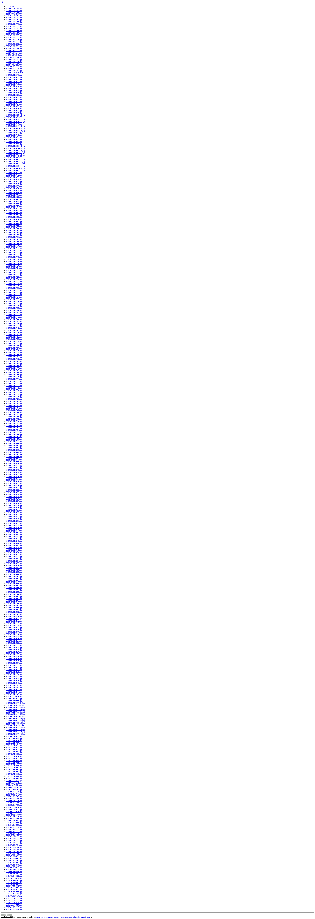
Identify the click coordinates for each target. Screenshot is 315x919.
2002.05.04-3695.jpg (14, 217)
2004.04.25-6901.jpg (14, 787)
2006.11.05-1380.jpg (14, 894)
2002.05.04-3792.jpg (14, 426)
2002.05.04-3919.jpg (14, 636)
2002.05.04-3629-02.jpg (15, 117)
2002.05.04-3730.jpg (14, 288)
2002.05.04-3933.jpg (14, 667)
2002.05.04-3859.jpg (14, 572)
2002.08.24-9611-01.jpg (15, 703)
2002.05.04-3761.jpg (14, 357)
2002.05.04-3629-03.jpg (15, 119)
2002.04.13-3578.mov (14, 73)
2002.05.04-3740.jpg (14, 310)
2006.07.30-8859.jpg (14, 856)
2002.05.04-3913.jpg (14, 623)
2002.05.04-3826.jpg (14, 499)
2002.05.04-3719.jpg (14, 264)
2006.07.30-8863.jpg (14, 863)
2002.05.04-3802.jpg (14, 448)
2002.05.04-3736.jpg (14, 301)
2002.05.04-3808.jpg (14, 461)
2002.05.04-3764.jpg (14, 363)
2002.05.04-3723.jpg (14, 272)
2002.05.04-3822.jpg (14, 490)
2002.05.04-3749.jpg (14, 330)
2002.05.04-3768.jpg (14, 372)
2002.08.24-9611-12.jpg (15, 727)
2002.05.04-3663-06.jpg (15, 166)
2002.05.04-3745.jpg (14, 321)
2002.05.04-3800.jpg (14, 443)
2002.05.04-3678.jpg (14, 188)
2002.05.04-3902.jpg (14, 599)
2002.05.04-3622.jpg (14, 99)
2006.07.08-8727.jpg (14, 840)
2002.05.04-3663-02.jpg (15, 157)
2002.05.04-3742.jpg (14, 315)
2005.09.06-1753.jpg (14, 805)
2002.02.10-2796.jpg (14, 31)
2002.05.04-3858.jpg (14, 570)
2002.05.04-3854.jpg (14, 561)
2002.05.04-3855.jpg (14, 563)
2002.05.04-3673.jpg (14, 177)
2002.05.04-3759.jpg (14, 352)
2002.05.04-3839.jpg (14, 528)
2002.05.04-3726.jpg (14, 279)
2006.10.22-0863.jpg (14, 880)
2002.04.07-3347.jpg (14, 59)
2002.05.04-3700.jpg (14, 228)
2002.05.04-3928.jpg (14, 656)
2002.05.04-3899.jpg (14, 592)
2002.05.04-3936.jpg (14, 674)
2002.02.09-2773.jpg (14, 26)
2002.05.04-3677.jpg (14, 186)
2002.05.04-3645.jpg (14, 135)
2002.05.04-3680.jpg (14, 193)
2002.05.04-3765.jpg (14, 366)
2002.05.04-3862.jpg (14, 579)
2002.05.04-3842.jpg (14, 534)
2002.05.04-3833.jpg (14, 514)
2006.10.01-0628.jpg (14, 876)
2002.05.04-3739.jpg (14, 308)
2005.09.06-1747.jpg (14, 796)
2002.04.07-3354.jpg (14, 68)
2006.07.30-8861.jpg (14, 858)
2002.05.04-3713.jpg (14, 252)
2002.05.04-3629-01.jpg (15, 115)
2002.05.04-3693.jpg (14, 213)
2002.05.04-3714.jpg (14, 255)
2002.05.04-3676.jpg (14, 184)
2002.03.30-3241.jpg (14, 51)
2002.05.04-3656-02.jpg (15, 148)
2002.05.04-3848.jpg (14, 548)
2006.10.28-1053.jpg (14, 889)
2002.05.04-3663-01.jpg (15, 155)
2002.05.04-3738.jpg (14, 306)
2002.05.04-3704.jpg (14, 233)
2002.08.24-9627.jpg (14, 736)
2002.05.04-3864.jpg (14, 583)
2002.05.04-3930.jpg (14, 661)
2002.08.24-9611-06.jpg (15, 714)
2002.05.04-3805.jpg (14, 454)
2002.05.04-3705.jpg (14, 235)
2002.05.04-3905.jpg (14, 605)
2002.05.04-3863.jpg (14, 581)
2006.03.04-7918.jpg (14, 816)
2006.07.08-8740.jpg (14, 847)
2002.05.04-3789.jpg (14, 419)
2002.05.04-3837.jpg (14, 523)
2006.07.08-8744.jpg (14, 849)
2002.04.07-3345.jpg (14, 55)
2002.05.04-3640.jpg (14, 124)
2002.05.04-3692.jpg (14, 210)
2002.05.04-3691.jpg (14, 208)
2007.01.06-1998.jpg (14, 909)
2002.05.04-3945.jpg (14, 694)
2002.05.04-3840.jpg (14, 530)
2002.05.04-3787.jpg (14, 414)
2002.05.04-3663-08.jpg (15, 170)
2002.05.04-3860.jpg (14, 574)
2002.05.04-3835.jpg (14, 519)
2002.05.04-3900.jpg (14, 594)
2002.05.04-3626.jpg (14, 108)
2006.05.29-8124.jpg (14, 832)
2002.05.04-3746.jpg (14, 323)
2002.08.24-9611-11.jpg (15, 725)
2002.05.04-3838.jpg (14, 525)
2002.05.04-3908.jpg (14, 612)
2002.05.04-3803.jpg (14, 450)
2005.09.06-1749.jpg (14, 801)
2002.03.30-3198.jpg (14, 33)
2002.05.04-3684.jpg (14, 201)
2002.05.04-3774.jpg (14, 386)
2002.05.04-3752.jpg (14, 337)
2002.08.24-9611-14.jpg (15, 732)
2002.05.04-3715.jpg (14, 257)
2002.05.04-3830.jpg (14, 508)
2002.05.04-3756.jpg (14, 346)
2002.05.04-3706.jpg (14, 237)
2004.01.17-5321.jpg (14, 785)
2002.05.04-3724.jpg (14, 275)
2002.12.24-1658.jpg (14, 761)
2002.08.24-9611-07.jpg (15, 716)
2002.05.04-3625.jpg (14, 106)
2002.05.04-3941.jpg (14, 685)
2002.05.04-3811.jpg (14, 465)
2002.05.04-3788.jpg (14, 417)
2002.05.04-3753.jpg (14, 339)
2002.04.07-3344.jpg (14, 53)
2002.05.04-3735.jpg (14, 299)
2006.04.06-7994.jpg (14, 827)
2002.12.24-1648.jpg (14, 738)
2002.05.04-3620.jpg (14, 95)
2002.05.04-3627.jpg (14, 110)
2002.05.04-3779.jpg (14, 397)
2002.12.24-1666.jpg (14, 776)
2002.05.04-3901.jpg (14, 596)
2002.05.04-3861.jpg (14, 576)
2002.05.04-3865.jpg (14, 585)
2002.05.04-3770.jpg (14, 377)
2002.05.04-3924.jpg (14, 647)
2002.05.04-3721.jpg (14, 268)
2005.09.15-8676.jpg (14, 807)
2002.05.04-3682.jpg (14, 197)
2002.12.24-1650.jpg (14, 743)
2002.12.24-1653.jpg (14, 750)
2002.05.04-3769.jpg (14, 375)
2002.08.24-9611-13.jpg (15, 730)
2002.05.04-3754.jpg (14, 341)
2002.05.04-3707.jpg (14, 239)
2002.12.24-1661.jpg (14, 767)
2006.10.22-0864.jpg (14, 883)
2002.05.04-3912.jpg (14, 621)
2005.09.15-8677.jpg (14, 809)
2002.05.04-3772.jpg (14, 381)
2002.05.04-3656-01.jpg (15, 146)
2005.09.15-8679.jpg (14, 812)
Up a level (6, 2)
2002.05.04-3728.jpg (14, 284)
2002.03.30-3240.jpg (14, 48)
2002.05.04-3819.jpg (14, 483)
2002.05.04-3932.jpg (14, 665)
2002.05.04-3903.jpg (14, 601)
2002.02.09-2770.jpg (14, 24)
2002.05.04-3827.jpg (14, 501)
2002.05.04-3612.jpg (14, 79)
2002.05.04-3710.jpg (14, 246)
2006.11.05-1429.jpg (14, 896)
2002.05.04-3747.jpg (14, 326)
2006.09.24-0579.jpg (14, 869)
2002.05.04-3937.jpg (14, 676)
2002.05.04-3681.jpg (14, 195)
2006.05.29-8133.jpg (14, 836)
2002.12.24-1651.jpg (14, 745)
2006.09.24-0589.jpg (14, 872)
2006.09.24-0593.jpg (14, 874)
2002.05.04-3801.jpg (14, 446)
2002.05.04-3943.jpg (14, 690)
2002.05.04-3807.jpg (14, 459)
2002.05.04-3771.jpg (14, 379)
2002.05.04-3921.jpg (14, 641)
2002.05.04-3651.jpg (14, 137)
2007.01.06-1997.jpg (14, 907)
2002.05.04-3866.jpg (14, 588)
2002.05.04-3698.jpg (14, 224)
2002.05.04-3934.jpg (14, 670)
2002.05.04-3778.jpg (14, 394)
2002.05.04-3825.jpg (14, 497)
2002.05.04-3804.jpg (14, 452)
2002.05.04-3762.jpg (14, 359)
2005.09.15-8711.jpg (14, 814)
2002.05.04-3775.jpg (14, 388)
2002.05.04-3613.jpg (14, 82)
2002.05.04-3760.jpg (14, 355)
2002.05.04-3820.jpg (14, 485)
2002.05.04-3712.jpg (14, 250)
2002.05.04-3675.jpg (14, 181)
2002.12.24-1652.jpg (14, 747)
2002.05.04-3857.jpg (14, 568)
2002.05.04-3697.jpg (14, 221)
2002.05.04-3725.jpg (14, 277)
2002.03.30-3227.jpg (14, 35)
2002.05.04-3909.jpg (14, 614)
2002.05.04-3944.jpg (14, 692)
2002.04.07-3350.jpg (14, 64)
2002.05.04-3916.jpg (14, 630)
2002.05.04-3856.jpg (14, 565)
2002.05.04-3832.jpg (14, 512)
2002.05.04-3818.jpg (14, 481)
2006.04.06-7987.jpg (14, 821)
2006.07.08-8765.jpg (14, 852)
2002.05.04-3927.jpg (14, 654)
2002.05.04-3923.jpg (14, 645)
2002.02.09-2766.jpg (14, 22)
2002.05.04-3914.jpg (14, 625)
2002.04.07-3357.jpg (14, 71)
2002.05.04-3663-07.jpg (15, 168)
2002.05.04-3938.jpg (14, 679)
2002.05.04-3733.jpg (14, 295)
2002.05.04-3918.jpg (14, 634)
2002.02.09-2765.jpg (14, 19)
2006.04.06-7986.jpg (14, 818)
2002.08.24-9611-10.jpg (15, 723)
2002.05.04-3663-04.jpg (15, 162)
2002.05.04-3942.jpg (14, 687)
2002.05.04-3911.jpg (14, 619)
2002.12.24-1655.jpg (14, 754)
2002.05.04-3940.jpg (14, 683)
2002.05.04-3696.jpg (14, 219)
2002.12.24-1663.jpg (14, 769)
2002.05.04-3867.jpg (14, 590)
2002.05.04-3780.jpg (14, 399)
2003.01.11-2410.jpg (14, 781)
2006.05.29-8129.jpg (14, 834)
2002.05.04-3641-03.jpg (15, 130)
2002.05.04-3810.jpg (14, 463)
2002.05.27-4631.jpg (14, 698)
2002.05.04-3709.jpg (14, 244)
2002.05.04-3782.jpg (14, 403)
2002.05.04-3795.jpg (14, 432)
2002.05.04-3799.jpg (14, 441)
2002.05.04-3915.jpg (14, 627)
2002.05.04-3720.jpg (14, 266)
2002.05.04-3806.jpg (14, 457)
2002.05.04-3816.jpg (14, 477)
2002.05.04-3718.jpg (14, 261)
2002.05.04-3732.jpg (14, 292)
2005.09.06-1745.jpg (14, 792)
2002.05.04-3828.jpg (14, 503)
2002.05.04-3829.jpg (14, 505)
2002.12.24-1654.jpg (14, 752)
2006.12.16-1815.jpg (14, 903)
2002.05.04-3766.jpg (14, 368)
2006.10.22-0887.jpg (14, 887)
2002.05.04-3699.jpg (14, 226)
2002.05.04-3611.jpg (14, 77)
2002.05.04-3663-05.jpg (15, 164)
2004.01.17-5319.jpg (14, 783)
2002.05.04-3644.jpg (14, 133)
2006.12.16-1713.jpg (14, 900)
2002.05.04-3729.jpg (14, 286)
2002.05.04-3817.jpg (14, 479)
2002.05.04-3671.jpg (14, 173)
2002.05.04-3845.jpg (14, 541)
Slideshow (10, 6)
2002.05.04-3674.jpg (14, 179)
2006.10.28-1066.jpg (14, 892)
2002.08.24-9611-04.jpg (15, 710)
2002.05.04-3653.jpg (14, 142)
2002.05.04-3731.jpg (14, 290)
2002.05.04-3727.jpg (14, 281)
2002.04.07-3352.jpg (14, 66)
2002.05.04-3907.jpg (14, 610)
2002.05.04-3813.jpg (14, 470)
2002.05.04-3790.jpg (14, 421)
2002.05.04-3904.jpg (14, 603)
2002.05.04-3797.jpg (14, 437)
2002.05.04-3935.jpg (14, 672)
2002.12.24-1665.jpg (14, 774)
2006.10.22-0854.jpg (14, 878)
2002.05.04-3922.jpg (14, 643)
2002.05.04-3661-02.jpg (15, 153)
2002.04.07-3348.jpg (14, 62)
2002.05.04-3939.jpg (14, 681)
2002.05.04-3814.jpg (14, 472)
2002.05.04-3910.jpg (14, 616)
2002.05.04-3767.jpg (14, 370)
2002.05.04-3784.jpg (14, 408)
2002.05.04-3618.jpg (14, 90)
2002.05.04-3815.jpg (14, 474)
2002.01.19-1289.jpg (14, 15)
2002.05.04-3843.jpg (14, 536)
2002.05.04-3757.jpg (14, 348)
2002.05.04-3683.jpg (14, 199)
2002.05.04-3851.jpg (14, 554)
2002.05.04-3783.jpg (14, 406)
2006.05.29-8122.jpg (14, 829)
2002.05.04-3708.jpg (14, 241)
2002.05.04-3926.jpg (14, 652)
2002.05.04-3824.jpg (14, 494)
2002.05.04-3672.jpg (14, 175)
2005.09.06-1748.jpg (14, 798)
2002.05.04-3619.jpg (14, 93)
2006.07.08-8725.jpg (14, 838)
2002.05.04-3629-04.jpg (15, 122)
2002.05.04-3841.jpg (14, 532)
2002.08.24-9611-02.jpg (15, 705)
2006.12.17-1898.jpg (14, 905)
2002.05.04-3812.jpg (14, 468)
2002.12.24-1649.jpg (14, 741)
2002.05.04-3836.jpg (14, 521)
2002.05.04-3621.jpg (14, 97)
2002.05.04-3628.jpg (14, 113)
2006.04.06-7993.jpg (14, 825)
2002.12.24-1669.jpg (14, 778)
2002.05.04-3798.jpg (14, 439)
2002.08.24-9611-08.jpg (15, 718)
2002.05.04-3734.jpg (14, 297)
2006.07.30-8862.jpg (14, 860)
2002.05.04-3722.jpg (14, 270)
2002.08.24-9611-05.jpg (15, 712)
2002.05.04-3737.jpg (14, 304)
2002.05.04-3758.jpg (14, 350)
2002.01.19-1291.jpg (14, 17)
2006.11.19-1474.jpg (14, 898)
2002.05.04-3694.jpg (14, 215)
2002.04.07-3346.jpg (14, 57)
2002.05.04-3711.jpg (14, 248)
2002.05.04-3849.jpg (14, 550)
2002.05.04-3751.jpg (14, 335)
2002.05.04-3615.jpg (14, 84)
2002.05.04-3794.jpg (14, 430)
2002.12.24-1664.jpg (14, 772)
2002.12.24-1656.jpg (14, 756)
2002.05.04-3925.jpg (14, 650)
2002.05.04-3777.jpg (14, 392)
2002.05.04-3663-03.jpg (15, 159)
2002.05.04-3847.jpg (14, 545)
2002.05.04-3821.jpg (14, 488)
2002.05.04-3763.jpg (14, 361)
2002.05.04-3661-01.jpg (15, 150)
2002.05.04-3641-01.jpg (15, 126)
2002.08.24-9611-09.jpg (15, 721)
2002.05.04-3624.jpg (14, 104)
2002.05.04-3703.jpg (14, 230)
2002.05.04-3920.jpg (14, 639)
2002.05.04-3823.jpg (14, 492)
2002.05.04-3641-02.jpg (15, 128)
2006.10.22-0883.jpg (14, 885)
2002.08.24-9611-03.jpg (15, 707)
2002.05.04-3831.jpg (14, 510)
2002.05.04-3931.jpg (14, 663)
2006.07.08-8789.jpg (14, 854)
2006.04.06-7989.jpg (14, 823)
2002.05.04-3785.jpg (14, 410)
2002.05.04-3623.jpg (14, 102)
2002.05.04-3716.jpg (14, 259)
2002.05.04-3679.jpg (14, 190)
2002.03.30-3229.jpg (14, 37)
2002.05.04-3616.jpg (14, 86)
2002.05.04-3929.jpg (14, 659)
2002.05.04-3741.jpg (14, 312)
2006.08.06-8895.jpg (14, 867)
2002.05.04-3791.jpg (14, 423)
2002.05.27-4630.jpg (14, 696)
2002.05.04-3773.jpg (14, 383)
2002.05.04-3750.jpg (14, 332)
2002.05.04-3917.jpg (14, 632)
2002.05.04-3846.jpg (14, 543)
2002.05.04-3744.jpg (14, 319)
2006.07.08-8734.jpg (14, 845)
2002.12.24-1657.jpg (14, 758)
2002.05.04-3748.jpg (14, 328)
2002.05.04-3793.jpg (14, 428)
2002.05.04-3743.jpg (14, 317)
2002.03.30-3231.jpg (14, 42)
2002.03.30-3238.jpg (14, 44)
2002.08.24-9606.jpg (14, 701)
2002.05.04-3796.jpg (14, 434)
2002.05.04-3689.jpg (14, 204)
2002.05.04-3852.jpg (14, 556)
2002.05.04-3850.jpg (14, 552)
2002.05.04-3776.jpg (14, 390)
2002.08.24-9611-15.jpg (15, 734)
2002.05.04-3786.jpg (14, 412)
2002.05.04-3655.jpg (14, 144)
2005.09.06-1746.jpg (14, 794)
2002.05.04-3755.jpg (14, 343)
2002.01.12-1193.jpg (14, 8)
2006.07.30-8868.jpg (14, 865)
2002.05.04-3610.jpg (14, 75)
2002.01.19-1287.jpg (14, 11)
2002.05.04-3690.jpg (14, 206)
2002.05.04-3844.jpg (14, 539)
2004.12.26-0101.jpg (14, 789)
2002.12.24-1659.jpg (14, 763)
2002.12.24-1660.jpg (14, 765)
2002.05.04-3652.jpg (14, 139)
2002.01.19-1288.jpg (14, 13)
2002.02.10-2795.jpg (14, 28)
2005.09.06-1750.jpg (14, 803)
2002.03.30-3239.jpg (14, 46)
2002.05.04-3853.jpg (14, 559)
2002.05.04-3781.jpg (14, 401)
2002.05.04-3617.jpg (14, 88)
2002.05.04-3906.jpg (14, 608)
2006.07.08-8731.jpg (14, 843)
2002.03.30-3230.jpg (14, 39)
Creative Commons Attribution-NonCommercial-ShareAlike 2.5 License (63, 917)
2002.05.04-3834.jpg (14, 517)
